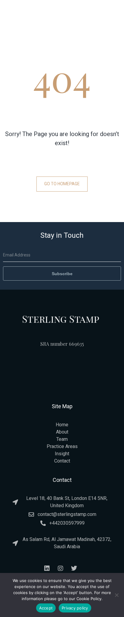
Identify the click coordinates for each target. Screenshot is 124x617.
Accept (46, 608)
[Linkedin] (47, 568)
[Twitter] (74, 568)
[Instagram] (60, 568)
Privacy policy (75, 608)
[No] (116, 595)
